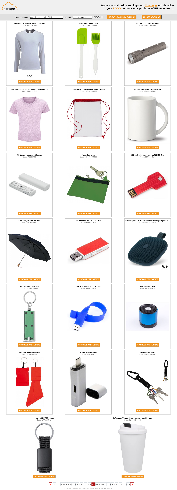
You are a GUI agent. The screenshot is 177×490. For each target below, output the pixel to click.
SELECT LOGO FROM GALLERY (122, 17)
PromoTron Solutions (105, 488)
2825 (116, 484)
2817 (85, 484)
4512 (128, 484)
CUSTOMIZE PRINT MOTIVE (29, 82)
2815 (77, 484)
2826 (120, 484)
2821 (101, 484)
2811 (62, 484)
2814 (74, 484)
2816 (81, 484)
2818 (89, 484)
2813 (70, 484)
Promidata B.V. (76, 488)
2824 (112, 484)
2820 (97, 484)
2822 (105, 484)
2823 (109, 484)
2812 (66, 484)
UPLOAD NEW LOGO (151, 17)
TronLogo (151, 5)
